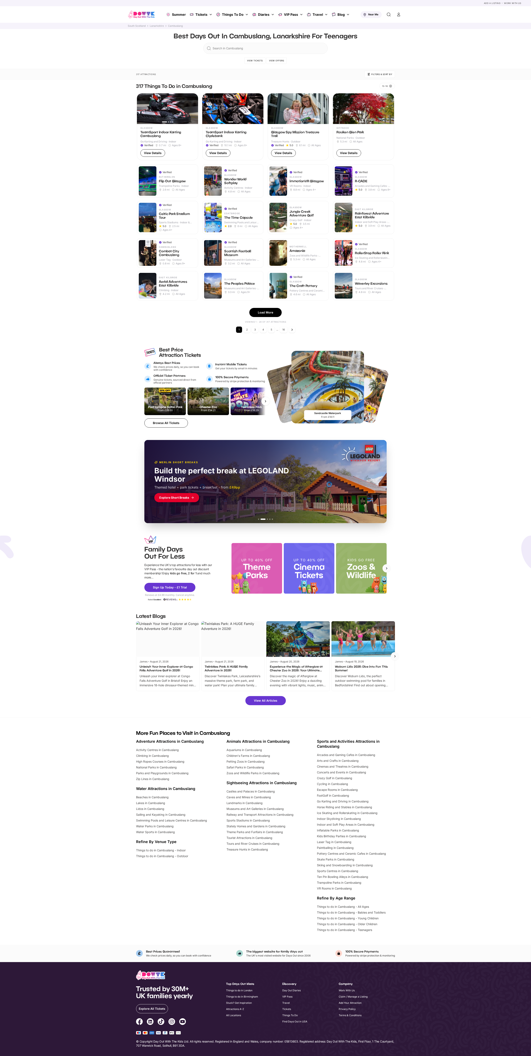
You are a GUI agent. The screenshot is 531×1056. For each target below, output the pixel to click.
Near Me (373, 14)
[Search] (388, 14)
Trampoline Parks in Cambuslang (339, 882)
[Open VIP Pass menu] (302, 14)
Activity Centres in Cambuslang (157, 750)
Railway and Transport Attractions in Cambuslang (260, 814)
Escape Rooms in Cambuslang (337, 789)
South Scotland (137, 25)
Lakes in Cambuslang (150, 803)
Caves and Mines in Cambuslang (249, 797)
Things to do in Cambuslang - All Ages (343, 906)
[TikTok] (161, 1022)
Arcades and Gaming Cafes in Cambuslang (346, 755)
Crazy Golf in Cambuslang (334, 778)
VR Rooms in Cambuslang (334, 888)
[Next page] (292, 330)
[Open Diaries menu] (273, 14)
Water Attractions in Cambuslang (165, 788)
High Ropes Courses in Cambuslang (160, 761)
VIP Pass (291, 14)
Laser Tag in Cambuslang (334, 842)
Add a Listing (492, 3)
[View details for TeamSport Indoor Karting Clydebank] (232, 126)
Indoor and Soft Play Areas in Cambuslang (345, 824)
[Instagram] (171, 1022)
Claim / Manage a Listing (353, 996)
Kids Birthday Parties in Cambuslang (341, 836)
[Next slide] (386, 568)
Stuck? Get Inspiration (239, 1002)
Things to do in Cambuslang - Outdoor (162, 856)
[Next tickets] (265, 401)
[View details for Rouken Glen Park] (363, 126)
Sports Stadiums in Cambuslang (248, 820)
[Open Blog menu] (348, 14)
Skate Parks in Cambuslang (335, 859)
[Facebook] (139, 1022)
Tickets (201, 14)
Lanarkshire (157, 25)
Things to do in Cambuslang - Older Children (347, 924)
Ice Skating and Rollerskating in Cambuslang (347, 813)
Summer (179, 14)
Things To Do (233, 14)
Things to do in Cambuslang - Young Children (348, 918)
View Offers (276, 60)
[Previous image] (142, 108)
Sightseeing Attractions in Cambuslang (262, 783)
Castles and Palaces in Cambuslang (251, 791)
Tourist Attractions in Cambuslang (249, 838)
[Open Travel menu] (327, 14)
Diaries (263, 14)
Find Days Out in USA (294, 1021)
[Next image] (193, 108)
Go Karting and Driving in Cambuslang (343, 801)
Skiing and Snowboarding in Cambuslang (345, 865)
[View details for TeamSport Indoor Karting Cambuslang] (167, 126)
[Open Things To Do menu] (247, 14)
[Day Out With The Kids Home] (141, 14)
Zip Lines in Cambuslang (152, 779)
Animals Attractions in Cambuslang (258, 741)
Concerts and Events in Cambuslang (341, 772)
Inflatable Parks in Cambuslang (338, 830)
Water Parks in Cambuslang (155, 826)
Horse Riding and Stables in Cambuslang (344, 807)
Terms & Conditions (350, 1015)
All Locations (233, 1015)
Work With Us (512, 3)
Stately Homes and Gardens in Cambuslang (256, 826)
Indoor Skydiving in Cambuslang (339, 818)
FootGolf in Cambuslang (333, 795)
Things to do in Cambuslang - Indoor (161, 850)
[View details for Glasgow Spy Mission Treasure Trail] (298, 126)
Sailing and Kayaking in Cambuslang (160, 814)
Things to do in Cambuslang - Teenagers (344, 930)
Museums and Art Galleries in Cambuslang (255, 809)
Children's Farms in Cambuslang (248, 755)
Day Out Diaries (291, 990)
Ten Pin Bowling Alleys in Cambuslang (342, 877)
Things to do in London (239, 990)
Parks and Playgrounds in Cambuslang (162, 773)
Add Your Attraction (350, 1002)
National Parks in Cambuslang (156, 767)
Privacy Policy (347, 1009)
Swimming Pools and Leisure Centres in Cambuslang (171, 820)
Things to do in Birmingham (242, 996)
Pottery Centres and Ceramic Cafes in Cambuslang (351, 853)
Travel (318, 14)
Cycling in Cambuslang (332, 784)
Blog (341, 14)
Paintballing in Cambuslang (335, 847)
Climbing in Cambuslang (152, 755)
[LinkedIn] (150, 1022)
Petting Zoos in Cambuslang (246, 761)
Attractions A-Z (235, 1009)
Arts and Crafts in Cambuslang (338, 760)
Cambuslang (175, 25)
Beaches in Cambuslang (152, 797)
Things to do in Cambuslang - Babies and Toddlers (351, 912)
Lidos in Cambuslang (150, 809)
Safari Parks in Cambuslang (245, 767)
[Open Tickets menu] (211, 14)
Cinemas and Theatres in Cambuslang (342, 766)
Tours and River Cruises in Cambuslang (253, 843)
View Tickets (255, 60)
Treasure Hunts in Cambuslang (247, 849)
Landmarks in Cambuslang (245, 803)
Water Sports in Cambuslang (155, 832)
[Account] (398, 14)
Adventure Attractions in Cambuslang (170, 741)
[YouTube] (182, 1022)
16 (283, 329)
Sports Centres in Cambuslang (337, 871)
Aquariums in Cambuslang (244, 750)
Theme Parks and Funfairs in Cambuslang (255, 832)
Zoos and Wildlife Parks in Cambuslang (253, 773)
